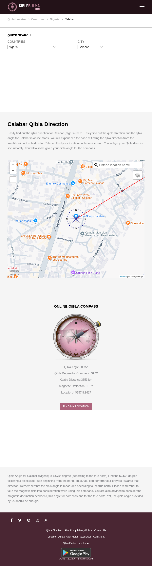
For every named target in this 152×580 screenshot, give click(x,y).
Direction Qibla (56, 536)
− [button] (13, 170)
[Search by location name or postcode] (96, 165)
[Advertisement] (76, 84)
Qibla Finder (69, 543)
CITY (81, 41)
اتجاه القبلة (85, 536)
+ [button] (13, 164)
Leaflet (123, 276)
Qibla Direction (54, 530)
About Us (69, 530)
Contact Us (100, 530)
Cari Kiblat (98, 536)
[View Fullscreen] (13, 180)
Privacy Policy (84, 530)
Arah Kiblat (72, 536)
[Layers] (137, 175)
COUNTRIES (16, 41)
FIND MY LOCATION (76, 406)
